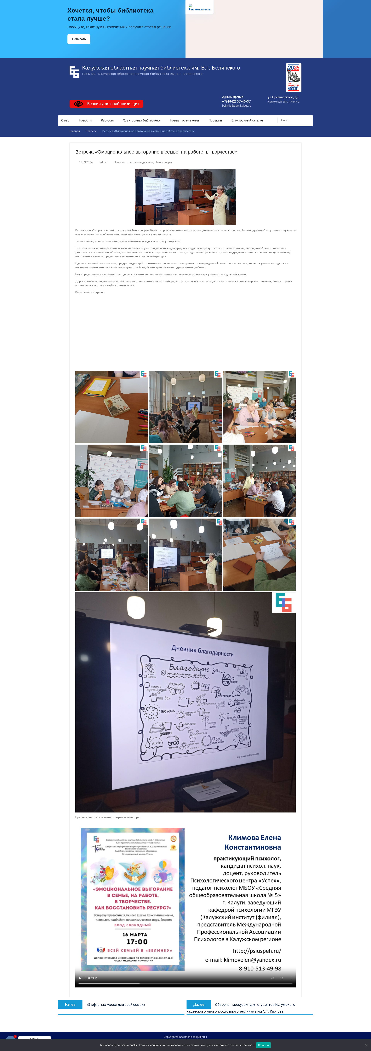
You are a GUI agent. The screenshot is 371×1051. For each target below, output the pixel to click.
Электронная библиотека (141, 120)
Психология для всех (140, 162)
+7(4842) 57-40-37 (236, 101)
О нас (65, 120)
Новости (85, 120)
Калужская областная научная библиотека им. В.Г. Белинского (161, 68)
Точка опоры (164, 162)
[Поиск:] (294, 120)
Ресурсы (107, 120)
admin (103, 162)
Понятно (263, 1045)
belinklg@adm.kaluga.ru (236, 105)
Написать (79, 39)
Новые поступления (184, 120)
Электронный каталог (247, 120)
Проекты (215, 120)
